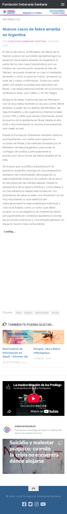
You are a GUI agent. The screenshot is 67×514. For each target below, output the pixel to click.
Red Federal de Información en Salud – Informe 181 (15, 352)
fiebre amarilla (41, 312)
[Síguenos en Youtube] (42, 504)
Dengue (28, 312)
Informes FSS (11, 19)
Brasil (18, 312)
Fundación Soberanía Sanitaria (24, 4)
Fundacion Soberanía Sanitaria (27, 41)
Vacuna (55, 312)
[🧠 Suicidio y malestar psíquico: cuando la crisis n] (33, 469)
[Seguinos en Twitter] (30, 504)
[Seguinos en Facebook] (24, 504)
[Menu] (62, 4)
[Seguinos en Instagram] (36, 504)
